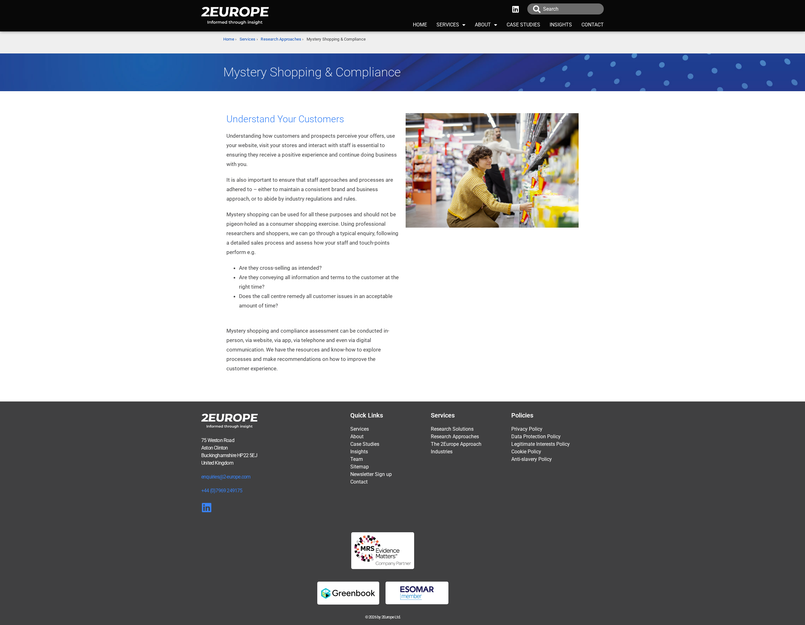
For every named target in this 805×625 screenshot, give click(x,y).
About (483, 25)
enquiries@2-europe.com (225, 477)
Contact (592, 25)
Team (356, 459)
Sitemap (359, 467)
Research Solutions (452, 429)
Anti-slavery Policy (531, 459)
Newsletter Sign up (371, 474)
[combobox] (573, 8)
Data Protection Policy (536, 437)
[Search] (536, 8)
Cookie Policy (526, 452)
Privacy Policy (526, 429)
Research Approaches (281, 39)
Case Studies (523, 25)
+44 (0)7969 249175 (221, 491)
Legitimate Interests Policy (540, 444)
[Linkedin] (515, 9)
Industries (441, 452)
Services (447, 25)
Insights (561, 25)
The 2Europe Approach (456, 444)
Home (420, 25)
